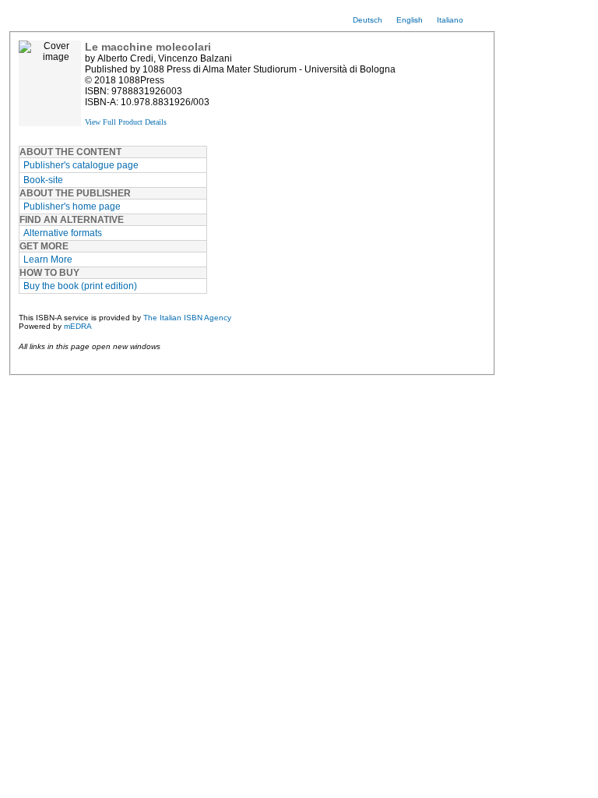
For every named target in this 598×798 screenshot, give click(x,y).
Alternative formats (62, 233)
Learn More (47, 259)
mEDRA (78, 326)
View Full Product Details (126, 122)
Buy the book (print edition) (80, 286)
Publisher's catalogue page (81, 165)
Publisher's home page (72, 206)
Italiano (450, 20)
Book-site (43, 180)
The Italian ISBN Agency (187, 317)
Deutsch (367, 20)
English (409, 20)
